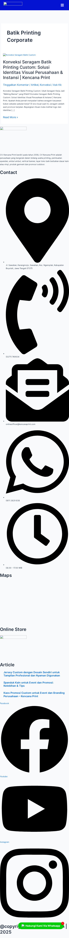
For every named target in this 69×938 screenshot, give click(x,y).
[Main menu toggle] (62, 5)
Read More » (10, 117)
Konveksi (45, 84)
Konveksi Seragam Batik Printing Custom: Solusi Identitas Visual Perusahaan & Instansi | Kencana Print (33, 69)
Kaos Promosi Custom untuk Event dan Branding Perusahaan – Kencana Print (34, 694)
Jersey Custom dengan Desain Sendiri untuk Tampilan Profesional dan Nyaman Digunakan (32, 674)
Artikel (34, 84)
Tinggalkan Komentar (16, 84)
